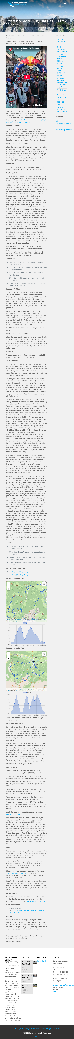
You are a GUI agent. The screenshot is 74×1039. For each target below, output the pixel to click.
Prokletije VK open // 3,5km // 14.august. (61, 92)
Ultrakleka (56, 1028)
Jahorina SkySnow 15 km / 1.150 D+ (62, 41)
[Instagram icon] (36, 1036)
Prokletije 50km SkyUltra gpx (19, 575)
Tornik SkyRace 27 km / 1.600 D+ (62, 49)
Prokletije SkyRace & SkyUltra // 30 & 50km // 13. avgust (62, 82)
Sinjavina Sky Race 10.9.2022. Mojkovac (61, 100)
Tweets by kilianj (42, 961)
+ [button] (8, 583)
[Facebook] (55, 991)
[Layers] (44, 584)
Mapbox (17, 621)
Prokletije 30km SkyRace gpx (19, 572)
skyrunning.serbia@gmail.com (17, 873)
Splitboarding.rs (46, 1028)
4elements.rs (34, 1028)
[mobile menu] (65, 4)
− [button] (8, 586)
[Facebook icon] (38, 1036)
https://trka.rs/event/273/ (15, 814)
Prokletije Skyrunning (21, 1028)
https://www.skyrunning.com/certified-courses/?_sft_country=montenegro (26, 121)
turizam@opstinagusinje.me (35, 901)
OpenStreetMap (17, 619)
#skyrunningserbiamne (64, 129)
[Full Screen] (8, 589)
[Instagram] (54, 991)
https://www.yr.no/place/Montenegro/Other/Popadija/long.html (28, 911)
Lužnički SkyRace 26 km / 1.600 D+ (62, 109)
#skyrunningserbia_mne (64, 123)
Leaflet (8, 619)
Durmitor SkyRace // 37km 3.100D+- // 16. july (61, 70)
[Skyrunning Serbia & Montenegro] (17, 4)
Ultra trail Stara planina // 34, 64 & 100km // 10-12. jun (61, 58)
